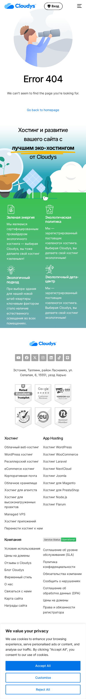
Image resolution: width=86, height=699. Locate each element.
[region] (43, 661)
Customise (43, 677)
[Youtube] (18, 357)
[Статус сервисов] (59, 540)
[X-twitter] (34, 357)
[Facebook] (26, 357)
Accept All (43, 666)
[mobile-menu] (79, 6)
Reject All (43, 689)
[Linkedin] (51, 357)
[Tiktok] (59, 357)
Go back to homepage (43, 110)
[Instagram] (43, 357)
